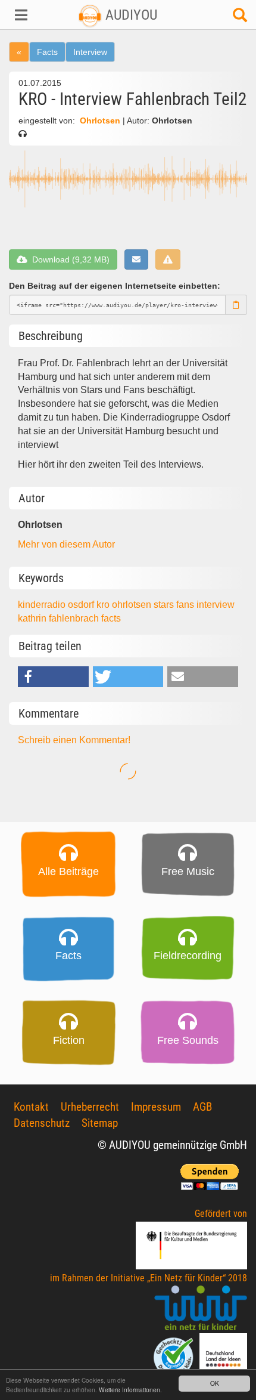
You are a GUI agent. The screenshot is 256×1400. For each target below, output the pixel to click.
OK (214, 1383)
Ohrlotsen (100, 120)
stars (165, 604)
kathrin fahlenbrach (59, 618)
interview (215, 604)
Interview (90, 52)
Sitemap (100, 1123)
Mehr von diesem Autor (66, 544)
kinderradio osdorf (57, 604)
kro (104, 604)
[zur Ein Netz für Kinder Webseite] (200, 1308)
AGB (202, 1107)
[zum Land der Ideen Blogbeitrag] (223, 1356)
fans (186, 604)
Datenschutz (42, 1123)
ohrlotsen (133, 604)
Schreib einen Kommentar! (74, 740)
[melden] (167, 259)
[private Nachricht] (136, 259)
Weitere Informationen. (130, 1389)
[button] (21, 15)
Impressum (156, 1107)
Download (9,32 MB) (68, 259)
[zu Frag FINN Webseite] (174, 1356)
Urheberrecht (90, 1107)
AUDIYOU (129, 15)
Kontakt (31, 1107)
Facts (47, 52)
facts (111, 618)
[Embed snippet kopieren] (236, 305)
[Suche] (240, 18)
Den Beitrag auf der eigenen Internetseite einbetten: (114, 285)
